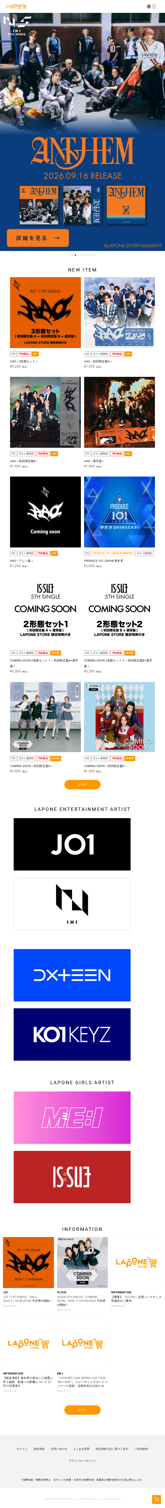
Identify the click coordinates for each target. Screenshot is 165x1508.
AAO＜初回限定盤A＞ (98, 283)
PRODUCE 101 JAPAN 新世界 (103, 482)
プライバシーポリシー (82, 1460)
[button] (154, 6)
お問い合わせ (59, 1448)
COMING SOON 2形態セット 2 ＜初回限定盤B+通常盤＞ (118, 585)
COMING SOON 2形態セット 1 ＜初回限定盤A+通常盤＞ (44, 585)
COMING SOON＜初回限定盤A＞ (31, 687)
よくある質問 (81, 1448)
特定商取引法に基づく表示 (112, 1448)
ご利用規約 (141, 1448)
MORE (82, 784)
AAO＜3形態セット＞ (24, 283)
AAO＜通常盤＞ (94, 383)
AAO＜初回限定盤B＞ (24, 383)
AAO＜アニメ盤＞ (22, 482)
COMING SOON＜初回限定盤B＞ (105, 687)
